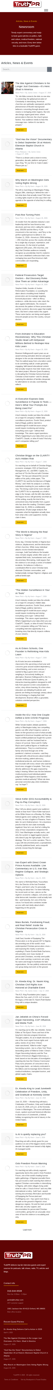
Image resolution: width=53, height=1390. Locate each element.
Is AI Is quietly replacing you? (30, 1134)
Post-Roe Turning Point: (27, 215)
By (31, 93)
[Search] (49, 69)
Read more (20, 130)
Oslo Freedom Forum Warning (31, 1163)
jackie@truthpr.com (15, 1300)
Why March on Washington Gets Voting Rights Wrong (32, 181)
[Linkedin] (24, 1384)
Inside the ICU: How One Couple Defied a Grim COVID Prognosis (32, 716)
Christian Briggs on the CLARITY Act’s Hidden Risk (32, 457)
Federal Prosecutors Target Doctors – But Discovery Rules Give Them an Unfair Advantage (32, 278)
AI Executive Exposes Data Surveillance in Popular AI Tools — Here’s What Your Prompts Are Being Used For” (33, 403)
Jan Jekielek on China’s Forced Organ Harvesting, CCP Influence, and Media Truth (33, 1020)
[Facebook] (20, 1384)
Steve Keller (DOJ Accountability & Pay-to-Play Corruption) (33, 800)
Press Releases (21, 152)
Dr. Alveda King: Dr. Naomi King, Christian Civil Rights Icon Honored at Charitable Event (32, 984)
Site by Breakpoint (27, 1379)
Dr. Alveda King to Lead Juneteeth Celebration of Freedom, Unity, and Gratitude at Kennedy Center (33, 1091)
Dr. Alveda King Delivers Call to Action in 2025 (23, 1329)
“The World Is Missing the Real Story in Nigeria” (31, 533)
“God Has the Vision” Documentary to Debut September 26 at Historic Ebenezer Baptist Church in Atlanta (33, 144)
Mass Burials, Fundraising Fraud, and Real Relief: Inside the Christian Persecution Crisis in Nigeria (32, 927)
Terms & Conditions (11, 1379)
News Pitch (19, 93)
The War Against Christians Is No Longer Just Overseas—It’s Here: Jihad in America (32, 86)
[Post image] (7, 88)
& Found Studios (40, 1379)
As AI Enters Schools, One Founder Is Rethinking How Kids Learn (32, 651)
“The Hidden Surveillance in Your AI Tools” (32, 591)
